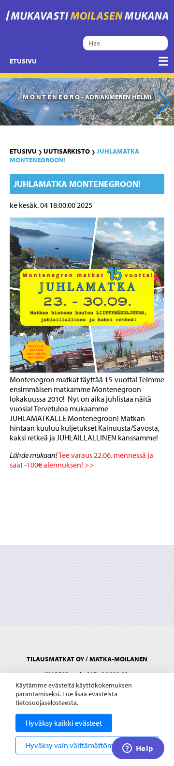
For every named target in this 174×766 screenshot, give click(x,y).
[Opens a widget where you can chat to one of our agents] (137, 749)
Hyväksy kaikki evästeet (64, 723)
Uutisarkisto (67, 151)
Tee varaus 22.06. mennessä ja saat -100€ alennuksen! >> (81, 459)
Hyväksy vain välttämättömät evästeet (87, 745)
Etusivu (23, 61)
